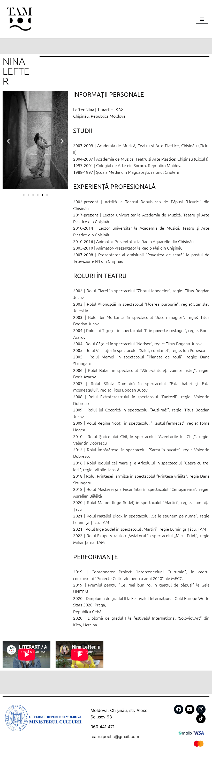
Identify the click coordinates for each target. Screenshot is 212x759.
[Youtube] (189, 709)
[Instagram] (201, 709)
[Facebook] (178, 709)
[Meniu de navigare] (202, 19)
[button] (8, 141)
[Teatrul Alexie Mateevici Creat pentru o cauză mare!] (19, 19)
